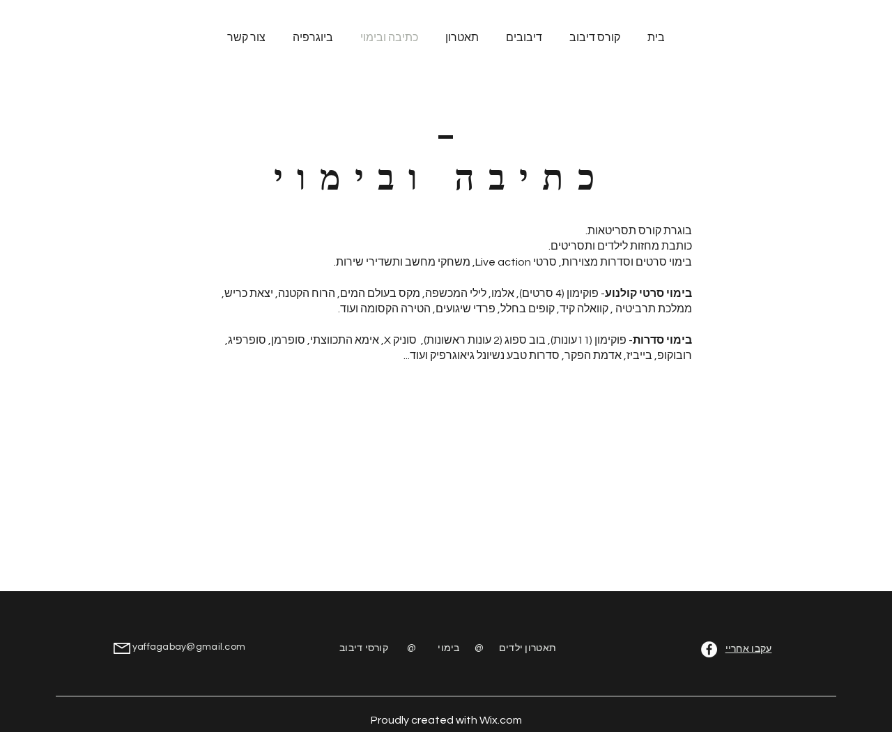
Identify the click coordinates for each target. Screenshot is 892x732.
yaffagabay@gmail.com (189, 647)
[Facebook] (709, 649)
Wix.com (500, 720)
